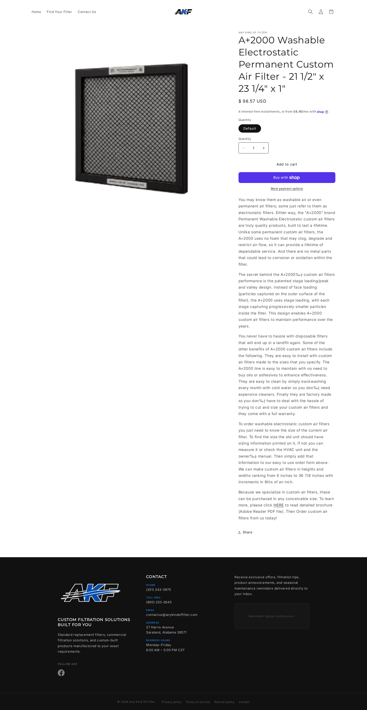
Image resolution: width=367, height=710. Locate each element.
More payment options (287, 188)
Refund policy (224, 702)
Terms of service (198, 702)
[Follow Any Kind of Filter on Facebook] (61, 672)
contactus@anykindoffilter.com (172, 615)
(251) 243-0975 (158, 590)
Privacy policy (172, 702)
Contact (244, 702)
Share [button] (248, 532)
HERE (279, 505)
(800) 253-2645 (159, 602)
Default (249, 128)
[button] (310, 12)
